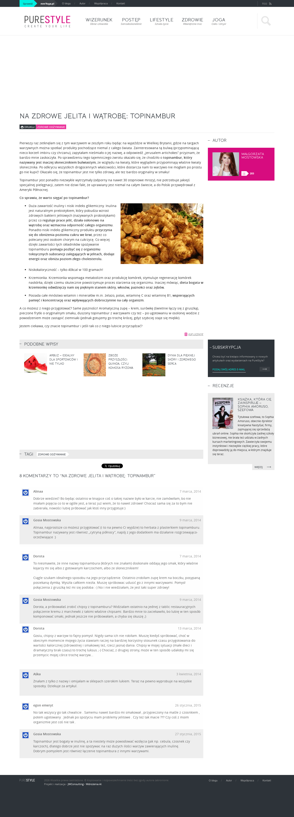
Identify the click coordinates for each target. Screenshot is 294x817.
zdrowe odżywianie (52, 454)
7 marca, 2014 (190, 491)
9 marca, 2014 (190, 520)
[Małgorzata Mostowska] (225, 164)
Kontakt (120, 3)
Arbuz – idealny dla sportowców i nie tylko (63, 359)
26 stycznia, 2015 (188, 705)
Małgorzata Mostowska (252, 155)
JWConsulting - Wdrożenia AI (85, 784)
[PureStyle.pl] (47, 21)
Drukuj (29, 127)
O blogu (66, 3)
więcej (258, 467)
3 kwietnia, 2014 (188, 674)
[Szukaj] (265, 21)
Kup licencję (195, 334)
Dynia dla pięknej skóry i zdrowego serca (182, 359)
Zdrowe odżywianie (51, 127)
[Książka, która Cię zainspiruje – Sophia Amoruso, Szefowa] (222, 413)
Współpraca (101, 3)
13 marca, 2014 (189, 628)
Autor (82, 3)
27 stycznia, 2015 (188, 734)
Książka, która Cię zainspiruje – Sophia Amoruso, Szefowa (254, 404)
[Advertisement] (147, 70)
